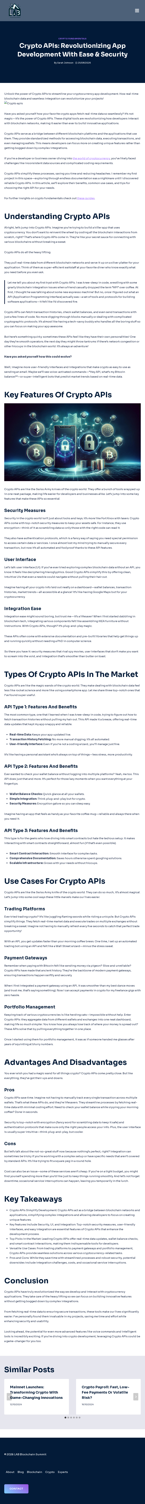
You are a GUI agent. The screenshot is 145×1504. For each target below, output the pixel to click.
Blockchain (34, 1472)
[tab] (65, 1417)
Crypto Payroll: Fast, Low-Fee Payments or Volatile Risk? (105, 1392)
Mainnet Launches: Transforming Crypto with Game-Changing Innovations (36, 1392)
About (10, 1472)
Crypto (50, 1472)
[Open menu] (137, 10)
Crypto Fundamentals (72, 39)
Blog (21, 1472)
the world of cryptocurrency (91, 158)
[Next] (135, 1396)
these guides (86, 198)
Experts (63, 1472)
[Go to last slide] (9, 1396)
